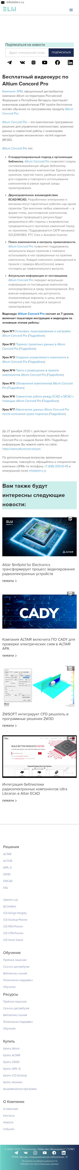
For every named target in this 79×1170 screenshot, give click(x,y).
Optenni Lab (10, 900)
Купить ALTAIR (11, 1055)
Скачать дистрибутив (16, 966)
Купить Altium (11, 1048)
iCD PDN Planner (13, 926)
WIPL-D (7, 867)
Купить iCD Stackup (15, 1075)
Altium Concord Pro (14, 122)
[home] (9, 10)
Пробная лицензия (15, 960)
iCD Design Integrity (15, 913)
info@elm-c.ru (15, 2)
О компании (10, 1109)
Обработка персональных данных (39, 1164)
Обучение (9, 987)
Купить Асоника (12, 1082)
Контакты (9, 1115)
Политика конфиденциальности (39, 1161)
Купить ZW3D (11, 1062)
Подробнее (36, 335)
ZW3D (7, 874)
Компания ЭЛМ (12, 91)
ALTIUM (7, 861)
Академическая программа (20, 1089)
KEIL (5, 888)
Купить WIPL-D (12, 1068)
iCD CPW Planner (13, 933)
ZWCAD (8, 881)
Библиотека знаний (15, 973)
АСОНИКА (9, 906)
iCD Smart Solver (13, 940)
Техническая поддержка (18, 980)
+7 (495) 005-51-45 (56, 466)
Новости (8, 1122)
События (8, 1129)
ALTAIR (7, 854)
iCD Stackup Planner (15, 920)
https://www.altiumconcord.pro (21, 449)
